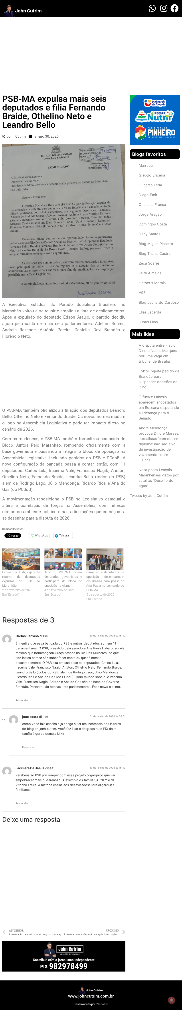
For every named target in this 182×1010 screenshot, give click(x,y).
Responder (22, 700)
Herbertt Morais (152, 283)
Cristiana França (152, 204)
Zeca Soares (149, 263)
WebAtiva (102, 1004)
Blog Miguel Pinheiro (156, 243)
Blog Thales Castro (155, 253)
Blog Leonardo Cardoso (159, 302)
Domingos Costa (153, 224)
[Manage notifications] (171, 1000)
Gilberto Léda (150, 185)
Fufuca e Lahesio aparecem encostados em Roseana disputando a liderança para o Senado (159, 407)
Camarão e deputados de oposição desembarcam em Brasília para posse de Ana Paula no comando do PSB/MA (105, 581)
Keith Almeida (150, 273)
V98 (142, 292)
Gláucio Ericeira (152, 175)
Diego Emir (148, 195)
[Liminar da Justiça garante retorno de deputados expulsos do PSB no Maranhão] (21, 559)
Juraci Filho (148, 322)
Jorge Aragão (150, 214)
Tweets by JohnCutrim (149, 495)
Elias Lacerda (150, 312)
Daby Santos (149, 234)
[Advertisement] (91, 50)
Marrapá (146, 165)
